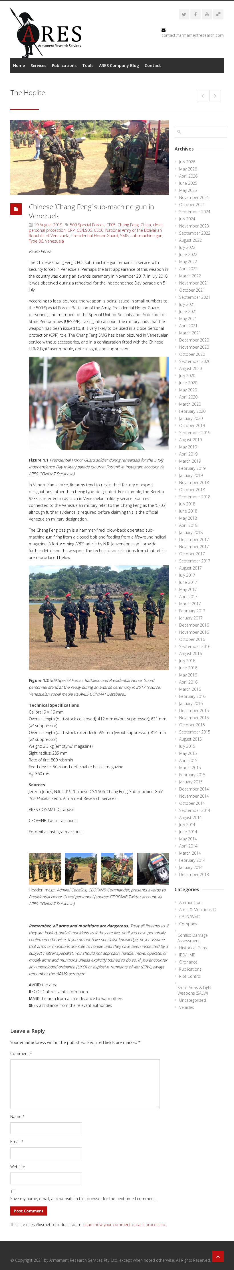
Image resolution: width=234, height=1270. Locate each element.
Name (17, 1116)
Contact (153, 65)
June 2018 (188, 511)
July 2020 (187, 375)
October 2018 (192, 489)
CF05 (111, 224)
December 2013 (194, 874)
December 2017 (194, 539)
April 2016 (188, 682)
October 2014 (192, 803)
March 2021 (190, 333)
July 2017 (187, 575)
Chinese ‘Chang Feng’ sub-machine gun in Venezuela (91, 211)
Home (19, 65)
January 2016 (191, 703)
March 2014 (190, 853)
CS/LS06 (84, 230)
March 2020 (190, 404)
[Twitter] (184, 14)
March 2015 (190, 767)
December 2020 (194, 340)
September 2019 (194, 432)
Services (38, 65)
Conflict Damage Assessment (192, 937)
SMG (124, 235)
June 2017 (188, 582)
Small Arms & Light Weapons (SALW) (194, 990)
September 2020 (194, 361)
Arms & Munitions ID (198, 909)
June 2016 (188, 667)
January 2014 (191, 867)
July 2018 (187, 504)
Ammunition (190, 902)
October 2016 (192, 639)
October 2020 (192, 354)
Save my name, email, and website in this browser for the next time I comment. (83, 1198)
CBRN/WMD (190, 916)
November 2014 (194, 796)
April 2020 (188, 397)
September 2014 (194, 810)
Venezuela (54, 241)
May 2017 (188, 589)
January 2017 (191, 618)
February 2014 (192, 860)
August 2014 (190, 817)
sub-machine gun (146, 235)
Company (188, 923)
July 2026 (187, 161)
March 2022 (190, 276)
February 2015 (192, 774)
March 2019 (190, 461)
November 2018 (194, 482)
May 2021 (188, 318)
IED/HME (187, 955)
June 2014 (188, 831)
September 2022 (194, 233)
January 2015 (191, 782)
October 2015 (192, 725)
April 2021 (188, 325)
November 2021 (194, 283)
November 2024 (194, 197)
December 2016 (194, 625)
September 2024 (194, 211)
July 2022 (187, 247)
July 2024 (187, 219)
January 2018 (191, 532)
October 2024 (192, 204)
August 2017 (190, 568)
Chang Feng (128, 224)
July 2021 (187, 304)
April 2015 (188, 760)
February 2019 (192, 468)
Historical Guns (193, 947)
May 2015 (188, 753)
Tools (87, 65)
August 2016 (190, 653)
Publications (64, 65)
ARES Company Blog (119, 65)
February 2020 (192, 411)
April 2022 (188, 268)
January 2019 (191, 475)
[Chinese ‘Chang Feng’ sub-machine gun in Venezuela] (89, 157)
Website (17, 1166)
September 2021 (194, 297)
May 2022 (188, 261)
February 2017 (192, 610)
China (146, 224)
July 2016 (187, 660)
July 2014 (187, 824)
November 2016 (194, 632)
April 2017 (188, 596)
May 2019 (188, 447)
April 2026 (188, 176)
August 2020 (190, 368)
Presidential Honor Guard (94, 235)
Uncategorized (192, 1000)
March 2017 (190, 603)
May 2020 (188, 390)
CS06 (98, 230)
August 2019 (190, 439)
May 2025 (188, 190)
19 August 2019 (48, 224)
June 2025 (188, 183)
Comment (21, 1053)
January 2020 (191, 418)
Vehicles (186, 1007)
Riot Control (190, 976)
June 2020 (188, 382)
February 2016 (192, 696)
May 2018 (188, 518)
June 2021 (188, 311)
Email (16, 1141)
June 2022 (188, 254)
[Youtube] (207, 14)
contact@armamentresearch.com (193, 35)
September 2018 (194, 496)
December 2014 (194, 789)
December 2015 (194, 710)
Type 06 (36, 241)
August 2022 (190, 240)
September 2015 (194, 732)
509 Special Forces (87, 224)
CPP (71, 230)
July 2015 (187, 746)
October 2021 (192, 290)
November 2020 (194, 347)
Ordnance (188, 962)
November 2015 (194, 717)
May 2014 (188, 839)
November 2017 (194, 546)
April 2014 (188, 846)
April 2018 (188, 525)
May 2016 (188, 675)
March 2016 (190, 689)
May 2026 (188, 169)
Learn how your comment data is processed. (124, 1224)
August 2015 (190, 739)
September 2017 (194, 561)
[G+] (218, 14)
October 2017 (192, 553)
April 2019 (188, 454)
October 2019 (192, 425)
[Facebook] (195, 14)
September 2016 (194, 646)
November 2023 (194, 226)
